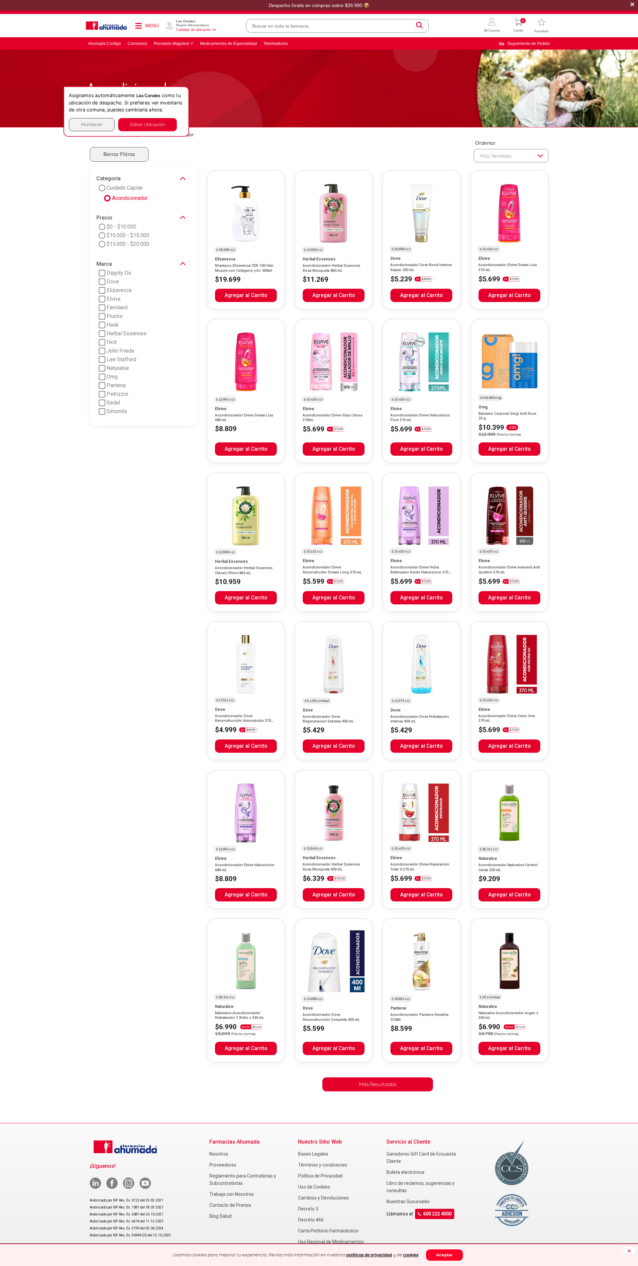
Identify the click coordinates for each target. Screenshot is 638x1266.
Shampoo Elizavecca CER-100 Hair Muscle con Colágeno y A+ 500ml (244, 267)
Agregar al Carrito (246, 295)
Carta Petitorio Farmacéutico (328, 1230)
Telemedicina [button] (276, 43)
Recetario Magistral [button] (171, 43)
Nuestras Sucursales (408, 1201)
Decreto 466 (311, 1219)
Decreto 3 (308, 1208)
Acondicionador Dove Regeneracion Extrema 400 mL (328, 718)
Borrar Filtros (119, 154)
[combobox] (337, 26)
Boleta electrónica (405, 1172)
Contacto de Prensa (230, 1205)
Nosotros (218, 1154)
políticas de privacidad (369, 1255)
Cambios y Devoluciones (323, 1197)
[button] (492, 26)
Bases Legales (313, 1154)
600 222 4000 (437, 1213)
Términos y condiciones (322, 1165)
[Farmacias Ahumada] (106, 25)
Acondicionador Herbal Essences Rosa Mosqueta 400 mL (331, 866)
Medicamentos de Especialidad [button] (228, 43)
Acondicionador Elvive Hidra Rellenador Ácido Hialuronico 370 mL (419, 572)
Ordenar (485, 143)
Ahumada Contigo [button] (104, 43)
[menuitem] (524, 43)
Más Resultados (377, 1084)
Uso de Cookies (314, 1186)
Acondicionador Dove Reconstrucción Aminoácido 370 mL (243, 721)
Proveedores (222, 1165)
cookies (410, 1255)
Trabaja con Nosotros (231, 1194)
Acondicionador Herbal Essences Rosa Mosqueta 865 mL (331, 267)
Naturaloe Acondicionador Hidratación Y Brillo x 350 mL (239, 1015)
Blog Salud (220, 1216)
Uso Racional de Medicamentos (331, 1241)
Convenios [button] (137, 43)
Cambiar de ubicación (193, 30)
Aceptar (444, 1254)
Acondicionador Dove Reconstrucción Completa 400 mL (331, 1017)
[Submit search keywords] (419, 25)
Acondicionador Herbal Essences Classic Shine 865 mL (243, 570)
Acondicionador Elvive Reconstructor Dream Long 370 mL (332, 569)
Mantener (91, 124)
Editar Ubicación (147, 124)
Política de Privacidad (320, 1176)
